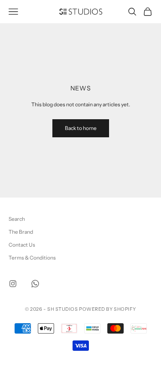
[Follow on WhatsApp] (35, 283)
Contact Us (22, 244)
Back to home (81, 128)
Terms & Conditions (32, 257)
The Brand (21, 232)
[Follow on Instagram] (13, 283)
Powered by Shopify (107, 309)
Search (17, 219)
